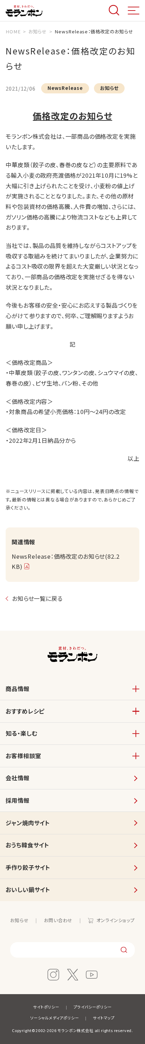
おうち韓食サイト (27, 845)
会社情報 (17, 778)
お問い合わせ (58, 920)
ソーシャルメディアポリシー (54, 1017)
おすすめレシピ (25, 711)
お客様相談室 (23, 755)
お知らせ (19, 920)
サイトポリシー (46, 1007)
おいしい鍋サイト (28, 889)
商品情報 (17, 688)
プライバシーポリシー (93, 1007)
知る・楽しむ (21, 733)
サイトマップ (104, 1017)
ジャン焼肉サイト (28, 823)
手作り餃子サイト (28, 867)
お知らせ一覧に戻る (37, 598)
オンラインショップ (115, 920)
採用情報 (17, 800)
